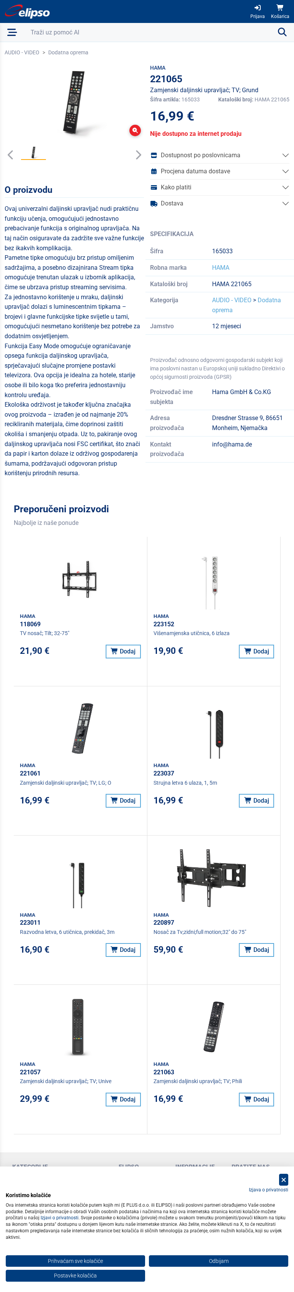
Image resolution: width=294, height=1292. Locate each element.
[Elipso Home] (28, 11)
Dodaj (127, 651)
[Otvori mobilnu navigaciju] (12, 32)
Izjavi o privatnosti (59, 1217)
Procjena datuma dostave (195, 171)
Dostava (172, 203)
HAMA (220, 267)
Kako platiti (176, 187)
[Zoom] (135, 130)
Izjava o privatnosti (268, 1190)
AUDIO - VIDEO (22, 52)
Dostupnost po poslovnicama (200, 155)
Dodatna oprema (68, 52)
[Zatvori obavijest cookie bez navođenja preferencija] (283, 1180)
